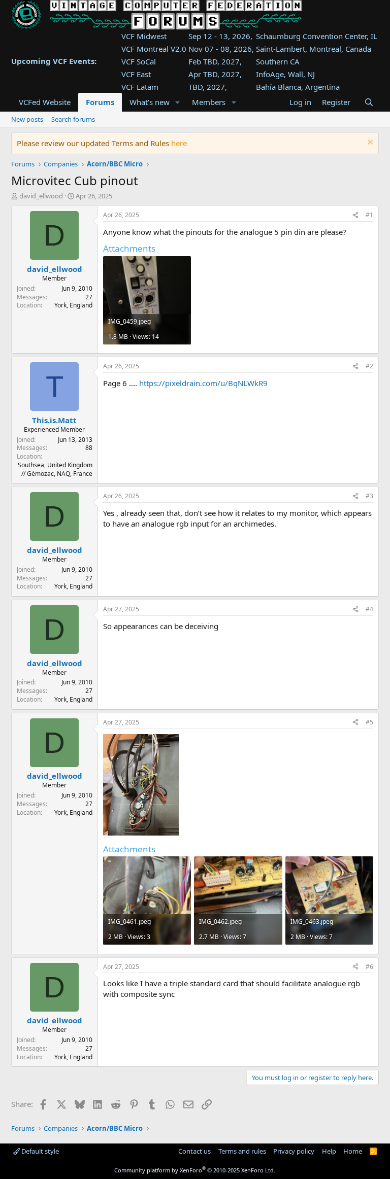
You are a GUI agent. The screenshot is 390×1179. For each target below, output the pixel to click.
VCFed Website (45, 102)
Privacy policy (293, 1151)
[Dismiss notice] (369, 143)
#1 (369, 215)
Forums (100, 102)
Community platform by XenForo (194, 1170)
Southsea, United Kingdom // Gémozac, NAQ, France (55, 469)
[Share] (355, 215)
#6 (369, 966)
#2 (369, 366)
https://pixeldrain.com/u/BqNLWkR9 (203, 383)
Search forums (73, 119)
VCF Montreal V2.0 (153, 49)
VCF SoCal (138, 61)
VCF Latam (139, 87)
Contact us (194, 1151)
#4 (369, 609)
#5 (369, 722)
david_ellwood (41, 195)
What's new (149, 102)
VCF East (136, 74)
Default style (39, 1151)
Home (352, 1151)
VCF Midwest (144, 36)
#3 (369, 496)
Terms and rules (242, 1151)
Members (208, 102)
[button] (177, 102)
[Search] (369, 102)
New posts (27, 119)
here (179, 143)
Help (329, 1151)
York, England (73, 305)
